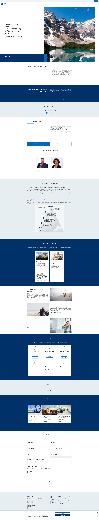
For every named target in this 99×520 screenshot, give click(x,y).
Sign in (66, 498)
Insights (87, 4)
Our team (58, 4)
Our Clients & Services (73, 4)
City (28, 454)
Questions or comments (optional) (35, 459)
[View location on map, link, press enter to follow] (49, 482)
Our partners (60, 143)
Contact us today (49, 112)
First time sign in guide (68, 500)
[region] (49, 482)
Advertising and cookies (60, 509)
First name (30, 442)
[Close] (97, 512)
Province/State (53, 454)
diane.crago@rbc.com (41, 500)
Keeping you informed (68, 501)
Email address (30, 448)
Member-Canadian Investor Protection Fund (60, 505)
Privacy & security (60, 498)
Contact (95, 4)
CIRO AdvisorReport (60, 503)
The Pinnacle (65, 4)
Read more (49, 390)
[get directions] (49, 481)
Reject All (62, 513)
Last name (52, 442)
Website (51, 504)
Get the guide (35, 357)
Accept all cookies (62, 515)
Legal (58, 500)
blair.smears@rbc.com (30, 501)
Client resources (81, 4)
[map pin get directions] (49, 481)
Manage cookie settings (62, 517)
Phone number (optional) (56, 448)
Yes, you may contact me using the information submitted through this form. (41, 468)
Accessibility (59, 501)
